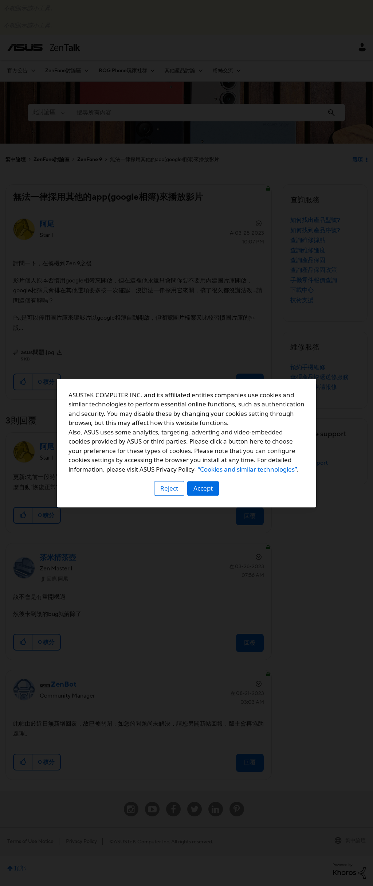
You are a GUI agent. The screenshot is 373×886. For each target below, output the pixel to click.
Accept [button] (203, 488)
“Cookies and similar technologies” (247, 469)
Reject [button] (169, 488)
